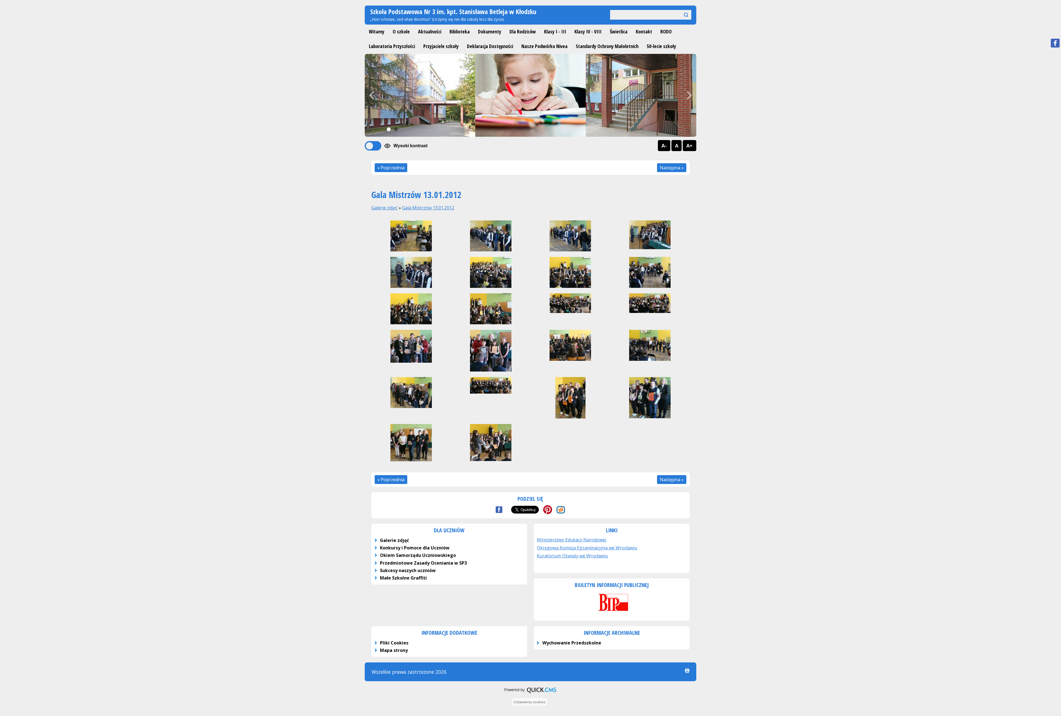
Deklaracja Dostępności (490, 46)
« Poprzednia (391, 168)
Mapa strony (394, 650)
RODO (666, 31)
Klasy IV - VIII (588, 31)
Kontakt (644, 31)
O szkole (401, 31)
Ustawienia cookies (530, 701)
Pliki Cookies (394, 643)
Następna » (672, 168)
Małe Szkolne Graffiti (403, 578)
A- (664, 145)
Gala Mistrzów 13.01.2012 (428, 208)
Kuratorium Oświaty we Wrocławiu (572, 556)
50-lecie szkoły (661, 46)
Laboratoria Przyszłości (392, 46)
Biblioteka (460, 31)
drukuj (687, 670)
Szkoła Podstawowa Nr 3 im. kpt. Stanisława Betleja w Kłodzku (453, 11)
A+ (689, 145)
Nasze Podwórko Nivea (544, 46)
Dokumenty (489, 31)
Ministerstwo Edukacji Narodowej (571, 540)
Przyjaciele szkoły (441, 46)
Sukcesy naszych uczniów (408, 570)
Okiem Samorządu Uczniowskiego (418, 555)
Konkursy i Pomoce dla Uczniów (415, 548)
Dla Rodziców (523, 31)
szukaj (683, 14)
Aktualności (429, 31)
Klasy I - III (555, 31)
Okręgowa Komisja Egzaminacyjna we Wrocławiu (587, 548)
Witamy (376, 31)
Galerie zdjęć (384, 208)
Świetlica (618, 31)
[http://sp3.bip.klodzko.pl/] (611, 612)
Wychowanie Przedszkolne (571, 643)
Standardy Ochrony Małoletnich (607, 46)
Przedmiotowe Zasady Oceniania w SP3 (423, 563)
